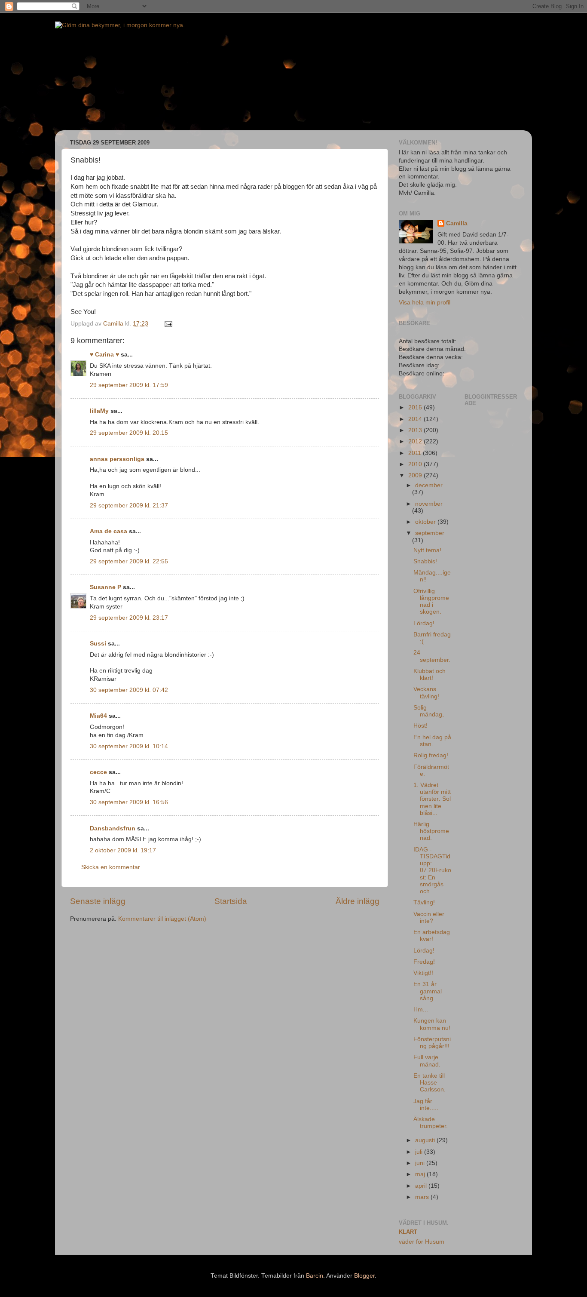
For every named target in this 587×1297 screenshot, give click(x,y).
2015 (416, 407)
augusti (426, 1140)
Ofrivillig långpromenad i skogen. (431, 601)
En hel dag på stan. (432, 740)
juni (420, 1163)
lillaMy (99, 411)
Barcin (314, 1275)
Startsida (230, 901)
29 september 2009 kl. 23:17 (129, 618)
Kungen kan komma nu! (431, 1024)
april (421, 1186)
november (429, 504)
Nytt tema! (427, 550)
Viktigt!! (423, 973)
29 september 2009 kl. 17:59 (129, 385)
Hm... (420, 1009)
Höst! (420, 725)
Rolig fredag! (430, 755)
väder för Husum (421, 1242)
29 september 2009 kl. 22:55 (129, 561)
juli (419, 1152)
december (429, 485)
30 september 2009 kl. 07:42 (129, 690)
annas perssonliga (117, 459)
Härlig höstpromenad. (431, 831)
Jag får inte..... (425, 1104)
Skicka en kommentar (110, 867)
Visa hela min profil (424, 302)
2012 (416, 441)
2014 (416, 419)
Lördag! (423, 623)
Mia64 (98, 716)
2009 (416, 475)
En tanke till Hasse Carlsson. (429, 1083)
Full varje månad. (426, 1060)
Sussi (98, 643)
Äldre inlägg (357, 901)
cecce (98, 772)
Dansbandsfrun (112, 828)
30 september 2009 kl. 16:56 (129, 802)
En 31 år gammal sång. (427, 991)
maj (421, 1174)
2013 (416, 430)
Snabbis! (425, 561)
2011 (415, 453)
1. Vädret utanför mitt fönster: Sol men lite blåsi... (432, 799)
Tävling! (424, 902)
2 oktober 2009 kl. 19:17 (123, 850)
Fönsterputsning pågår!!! (432, 1042)
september (429, 533)
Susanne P (105, 587)
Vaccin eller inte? (428, 917)
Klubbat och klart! (429, 674)
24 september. (431, 656)
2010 (416, 464)
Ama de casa (108, 531)
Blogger (364, 1275)
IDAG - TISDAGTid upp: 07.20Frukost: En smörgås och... (432, 870)
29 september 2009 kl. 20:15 (129, 433)
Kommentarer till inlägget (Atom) (162, 919)
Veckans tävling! (426, 692)
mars (423, 1197)
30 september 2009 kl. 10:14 (129, 746)
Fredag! (424, 962)
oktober (426, 522)
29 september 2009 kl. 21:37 (129, 505)
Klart (408, 1232)
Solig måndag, (428, 711)
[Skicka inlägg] (168, 323)
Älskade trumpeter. (430, 1122)
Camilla (457, 223)
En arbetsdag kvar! (431, 935)
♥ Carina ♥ (104, 354)
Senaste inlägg (97, 901)
